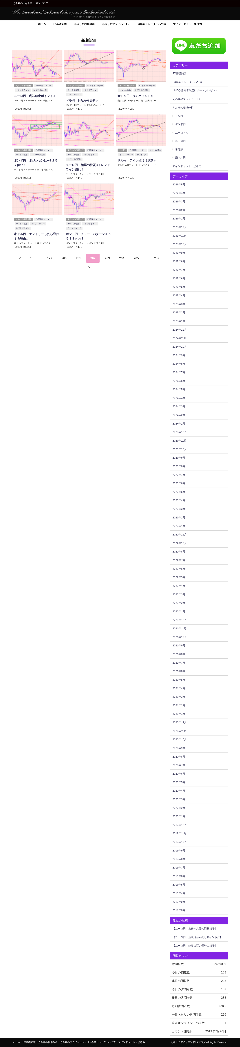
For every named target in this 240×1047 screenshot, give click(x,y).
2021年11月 (179, 628)
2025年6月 (178, 278)
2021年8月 (178, 654)
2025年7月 (178, 269)
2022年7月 (178, 560)
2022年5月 (178, 577)
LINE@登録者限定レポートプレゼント (195, 90)
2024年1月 (178, 423)
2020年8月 (178, 756)
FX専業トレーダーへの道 (151, 24)
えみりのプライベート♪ (115, 24)
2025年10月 (179, 244)
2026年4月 (178, 193)
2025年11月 (179, 235)
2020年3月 (178, 799)
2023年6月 (178, 483)
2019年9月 (178, 850)
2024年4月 (178, 398)
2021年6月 (178, 671)
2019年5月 (178, 884)
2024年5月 (178, 389)
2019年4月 (178, 893)
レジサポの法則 (39, 90)
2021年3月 (178, 696)
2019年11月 (179, 833)
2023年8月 (178, 466)
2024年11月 (179, 338)
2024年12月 (179, 329)
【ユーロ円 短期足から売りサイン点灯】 (197, 937)
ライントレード (74, 228)
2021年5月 (178, 679)
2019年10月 (179, 842)
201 (78, 258)
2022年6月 (178, 568)
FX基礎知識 (60, 24)
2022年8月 (178, 551)
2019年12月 (179, 825)
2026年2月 (178, 210)
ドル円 (122, 150)
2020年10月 (179, 739)
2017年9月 (178, 902)
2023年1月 (178, 526)
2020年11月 (179, 731)
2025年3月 (178, 304)
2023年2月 (178, 517)
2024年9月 (178, 355)
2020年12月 (179, 722)
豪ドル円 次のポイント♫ (135, 95)
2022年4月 (178, 585)
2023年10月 (179, 449)
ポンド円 (180, 124)
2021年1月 (178, 713)
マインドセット (74, 94)
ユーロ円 (180, 141)
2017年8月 (178, 910)
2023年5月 (178, 492)
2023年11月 (179, 440)
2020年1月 (178, 816)
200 (64, 258)
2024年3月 (178, 406)
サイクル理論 (73, 90)
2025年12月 (179, 227)
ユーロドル (181, 132)
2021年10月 (179, 637)
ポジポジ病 (141, 154)
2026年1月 (178, 218)
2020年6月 (178, 773)
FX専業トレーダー (43, 85)
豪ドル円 (180, 157)
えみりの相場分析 (84, 24)
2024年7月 (178, 372)
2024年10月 (179, 346)
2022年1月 (178, 611)
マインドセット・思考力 (187, 24)
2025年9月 (178, 252)
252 (156, 258)
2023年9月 (178, 457)
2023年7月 (178, 475)
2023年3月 (178, 509)
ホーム (42, 24)
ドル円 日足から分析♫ (82, 100)
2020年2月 (178, 808)
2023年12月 (179, 432)
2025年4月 (178, 295)
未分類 (179, 149)
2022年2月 (178, 603)
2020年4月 (178, 790)
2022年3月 (178, 594)
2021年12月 (179, 620)
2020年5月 (178, 782)
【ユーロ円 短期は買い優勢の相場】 (194, 945)
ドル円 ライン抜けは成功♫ (137, 160)
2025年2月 (178, 312)
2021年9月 (178, 645)
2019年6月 (178, 876)
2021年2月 (178, 705)
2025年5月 (178, 287)
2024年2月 (178, 415)
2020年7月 (178, 765)
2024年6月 (178, 381)
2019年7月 (178, 867)
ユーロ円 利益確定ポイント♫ (34, 95)
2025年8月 (178, 261)
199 (49, 258)
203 (107, 258)
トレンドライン (22, 90)
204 (121, 258)
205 (136, 258)
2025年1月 (178, 321)
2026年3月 (178, 201)
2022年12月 (179, 534)
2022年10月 (179, 543)
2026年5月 (178, 184)
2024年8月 (178, 363)
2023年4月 (178, 500)
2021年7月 (178, 662)
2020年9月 (178, 748)
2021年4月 (178, 688)
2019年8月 (178, 859)
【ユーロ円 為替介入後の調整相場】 (194, 928)
